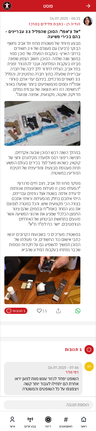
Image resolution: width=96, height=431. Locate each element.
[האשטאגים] (66, 420)
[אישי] (12, 420)
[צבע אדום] (30, 420)
